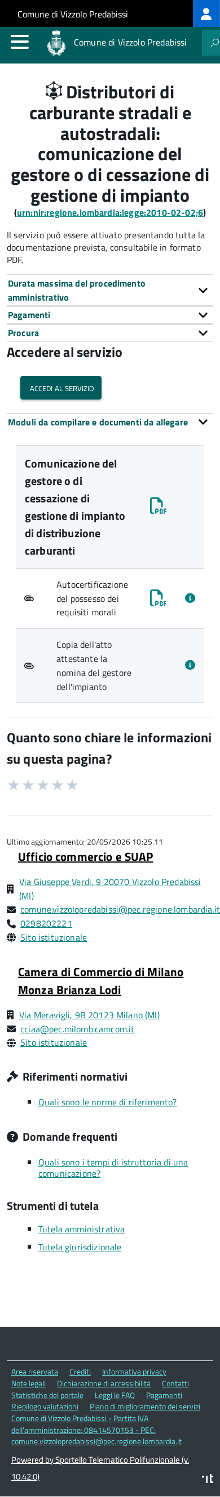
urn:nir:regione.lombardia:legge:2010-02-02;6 (110, 212)
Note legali (28, 1383)
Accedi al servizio (61, 387)
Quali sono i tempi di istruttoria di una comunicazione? (113, 1167)
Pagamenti (164, 1395)
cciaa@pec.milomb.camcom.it (77, 1029)
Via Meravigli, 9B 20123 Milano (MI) (89, 1015)
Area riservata (34, 1371)
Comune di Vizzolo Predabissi (72, 14)
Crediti (80, 1371)
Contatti (175, 1383)
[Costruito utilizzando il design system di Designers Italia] (207, 1480)
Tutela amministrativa (81, 1229)
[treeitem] (206, 13)
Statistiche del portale (47, 1395)
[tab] (110, 290)
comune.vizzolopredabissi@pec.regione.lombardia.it (120, 909)
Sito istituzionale (53, 937)
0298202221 (46, 923)
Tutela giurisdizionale (80, 1247)
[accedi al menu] (20, 42)
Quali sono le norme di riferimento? (107, 1102)
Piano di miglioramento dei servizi (145, 1406)
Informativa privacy (134, 1371)
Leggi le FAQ (115, 1395)
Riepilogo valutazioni (44, 1406)
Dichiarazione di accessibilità (104, 1383)
